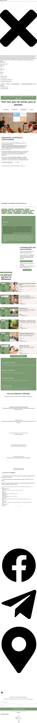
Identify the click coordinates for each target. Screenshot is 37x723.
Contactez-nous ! (22, 165)
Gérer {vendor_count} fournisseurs (6, 79)
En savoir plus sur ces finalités (6, 81)
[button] (18, 28)
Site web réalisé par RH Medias (6, 694)
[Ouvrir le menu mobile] (1, 93)
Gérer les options (4, 76)
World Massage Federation (18, 456)
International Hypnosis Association (18, 444)
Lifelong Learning (18, 420)
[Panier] (36, 93)
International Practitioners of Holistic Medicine (18, 433)
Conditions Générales (4, 88)
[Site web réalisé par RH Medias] (2, 692)
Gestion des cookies (4, 714)
